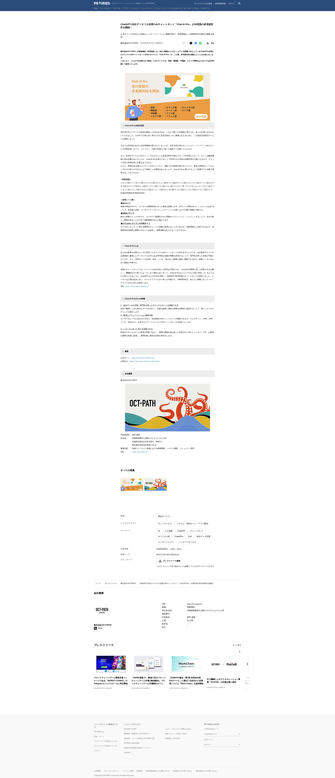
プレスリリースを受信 (203, 3)
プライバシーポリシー (111, 771)
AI (159, 531)
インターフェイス (166, 542)
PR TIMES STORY (130, 729)
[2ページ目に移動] (240, 651)
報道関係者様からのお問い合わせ (158, 771)
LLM (190, 536)
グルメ (196, 8)
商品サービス (164, 516)
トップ (97, 583)
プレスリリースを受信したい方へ (106, 741)
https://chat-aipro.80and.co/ (137, 286)
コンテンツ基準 (127, 771)
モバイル (117, 8)
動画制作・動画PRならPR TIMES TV (136, 734)
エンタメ (135, 8)
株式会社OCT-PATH (128, 583)
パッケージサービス (187, 542)
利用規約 (140, 771)
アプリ (126, 8)
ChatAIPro (178, 536)
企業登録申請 (220, 3)
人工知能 (168, 531)
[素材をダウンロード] (208, 43)
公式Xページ (208, 739)
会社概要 (97, 771)
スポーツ (205, 8)
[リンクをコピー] (212, 43)
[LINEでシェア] (200, 43)
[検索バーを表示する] (239, 3)
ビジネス (187, 8)
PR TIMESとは (99, 732)
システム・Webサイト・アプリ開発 (192, 523)
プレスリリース (110, 583)
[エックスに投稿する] (191, 43)
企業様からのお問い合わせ (182, 771)
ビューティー (146, 8)
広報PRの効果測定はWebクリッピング (137, 748)
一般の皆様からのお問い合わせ (206, 771)
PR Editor (127, 752)
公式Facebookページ (211, 729)
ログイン (232, 3)
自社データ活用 (203, 536)
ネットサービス (165, 523)
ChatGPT (181, 531)
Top (95, 8)
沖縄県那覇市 (162, 549)
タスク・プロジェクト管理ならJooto (178, 729)
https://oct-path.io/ (139, 452)
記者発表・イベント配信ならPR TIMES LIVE (139, 738)
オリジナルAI (164, 536)
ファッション (160, 8)
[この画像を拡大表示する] (132, 484)
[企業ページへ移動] (102, 611)
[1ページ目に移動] (239, 651)
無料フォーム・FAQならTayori (176, 734)
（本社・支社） (176, 549)
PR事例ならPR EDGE (172, 738)
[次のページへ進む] (248, 664)
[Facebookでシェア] (196, 43)
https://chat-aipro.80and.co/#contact (145, 361)
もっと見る (237, 645)
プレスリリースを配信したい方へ (106, 746)
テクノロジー (105, 8)
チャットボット (197, 531)
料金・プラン (99, 736)
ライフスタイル (175, 8)
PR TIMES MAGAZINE (131, 743)
